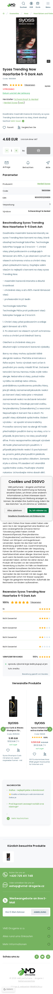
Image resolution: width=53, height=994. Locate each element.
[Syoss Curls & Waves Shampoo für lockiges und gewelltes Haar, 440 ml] (13, 706)
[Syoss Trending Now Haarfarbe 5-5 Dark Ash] (8, 856)
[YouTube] (42, 957)
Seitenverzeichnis (26, 981)
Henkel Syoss (11, 102)
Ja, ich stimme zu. (38, 510)
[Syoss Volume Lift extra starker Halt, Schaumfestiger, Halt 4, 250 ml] (39, 706)
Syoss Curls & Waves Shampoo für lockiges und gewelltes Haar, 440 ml (13, 729)
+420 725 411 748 (21, 876)
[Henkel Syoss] (47, 94)
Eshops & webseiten (20, 986)
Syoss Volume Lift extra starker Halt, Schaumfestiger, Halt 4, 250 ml (40, 729)
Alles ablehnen (14, 510)
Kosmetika (14, 13)
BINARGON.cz (36, 986)
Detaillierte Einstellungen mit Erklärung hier (26, 516)
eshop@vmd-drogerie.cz (26, 886)
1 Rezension (29, 85)
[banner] (11, 5)
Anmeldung (40, 912)
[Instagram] (48, 957)
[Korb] (38, 5)
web (21, 102)
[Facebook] (37, 957)
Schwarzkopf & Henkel (26, 99)
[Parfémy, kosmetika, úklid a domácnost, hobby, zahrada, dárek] (3, 13)
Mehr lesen (16, 121)
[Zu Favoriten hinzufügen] (8, 750)
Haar (26, 13)
